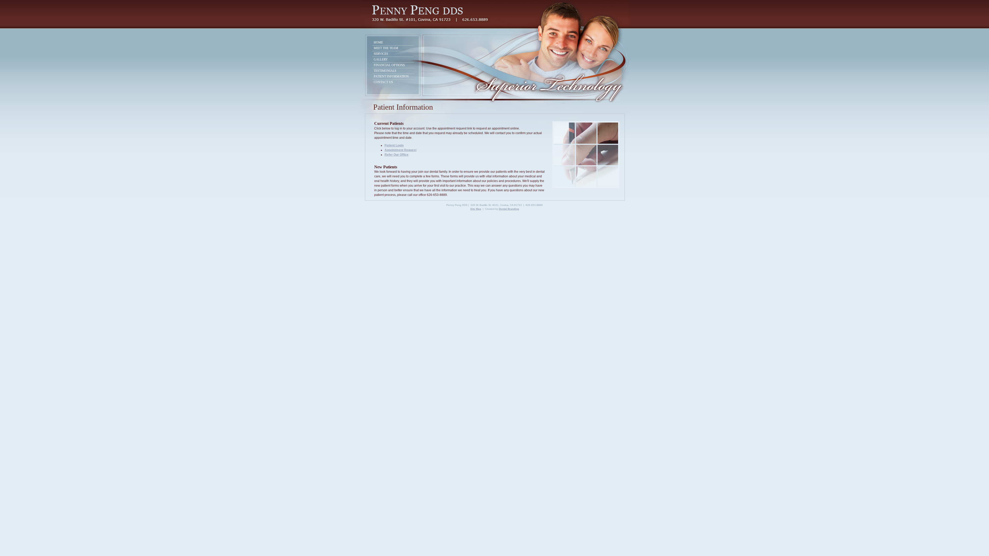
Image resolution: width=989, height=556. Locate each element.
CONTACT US (392, 82)
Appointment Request (400, 150)
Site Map (475, 208)
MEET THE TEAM (386, 48)
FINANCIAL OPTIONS (390, 65)
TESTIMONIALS (385, 71)
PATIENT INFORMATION (392, 76)
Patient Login (394, 145)
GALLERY (381, 59)
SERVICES (381, 54)
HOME (392, 42)
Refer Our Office (396, 155)
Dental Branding (509, 208)
